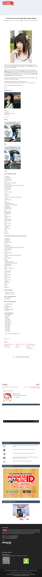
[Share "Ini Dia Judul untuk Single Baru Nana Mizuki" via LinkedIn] (28, 357)
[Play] (4, 421)
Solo (37, 20)
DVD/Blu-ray (22, 20)
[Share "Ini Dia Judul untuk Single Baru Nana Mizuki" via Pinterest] (26, 357)
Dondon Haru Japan (24, 570)
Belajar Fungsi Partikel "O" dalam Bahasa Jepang (22, 461)
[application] (21, 421)
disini (33, 64)
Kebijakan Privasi (26, 574)
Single (35, 20)
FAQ (28, 575)
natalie (8, 338)
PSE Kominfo (8, 555)
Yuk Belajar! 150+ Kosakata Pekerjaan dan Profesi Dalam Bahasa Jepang (25, 446)
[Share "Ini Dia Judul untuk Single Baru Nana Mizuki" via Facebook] (17, 357)
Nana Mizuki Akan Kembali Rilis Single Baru (9, 345)
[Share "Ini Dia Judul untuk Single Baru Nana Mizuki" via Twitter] (19, 357)
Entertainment (27, 20)
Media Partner (19, 574)
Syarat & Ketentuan (23, 575)
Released (32, 20)
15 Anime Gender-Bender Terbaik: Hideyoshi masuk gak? (23, 453)
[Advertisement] (22, 10)
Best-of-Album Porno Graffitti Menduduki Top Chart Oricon (24, 449)
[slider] (36, 421)
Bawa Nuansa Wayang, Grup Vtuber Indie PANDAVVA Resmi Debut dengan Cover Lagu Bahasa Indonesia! (25, 458)
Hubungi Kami (9, 574)
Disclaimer (17, 575)
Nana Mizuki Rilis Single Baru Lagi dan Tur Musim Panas (30, 345)
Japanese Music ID (10, 20)
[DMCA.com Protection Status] (26, 563)
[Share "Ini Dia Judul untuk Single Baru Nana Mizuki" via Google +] (22, 357)
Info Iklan (14, 574)
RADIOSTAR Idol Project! (32, 570)
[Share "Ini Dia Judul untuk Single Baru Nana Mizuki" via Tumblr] (24, 357)
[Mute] (34, 421)
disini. (26, 81)
